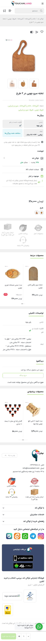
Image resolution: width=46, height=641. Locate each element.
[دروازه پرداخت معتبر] (7, 609)
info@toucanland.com (31, 468)
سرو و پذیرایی (13, 105)
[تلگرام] (33, 536)
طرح (41, 207)
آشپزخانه (21, 19)
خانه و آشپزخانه (30, 19)
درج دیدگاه (23, 375)
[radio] (41, 212)
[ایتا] (17, 536)
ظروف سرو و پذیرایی (25, 109)
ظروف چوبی (12, 19)
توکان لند (40, 19)
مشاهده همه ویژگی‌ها (12, 133)
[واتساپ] (25, 536)
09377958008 (35, 465)
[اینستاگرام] (41, 536)
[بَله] (9, 536)
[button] (24, 303)
